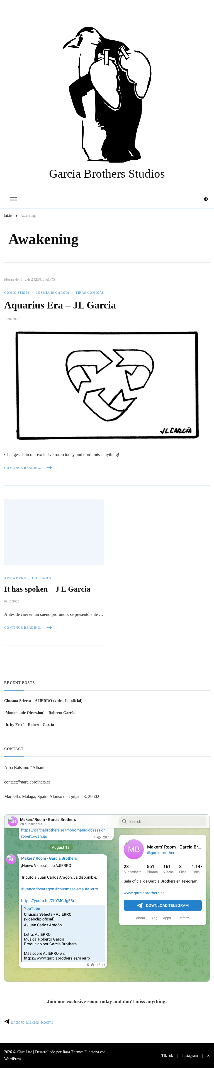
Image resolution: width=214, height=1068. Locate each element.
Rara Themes (73, 1052)
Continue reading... (24, 467)
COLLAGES (41, 578)
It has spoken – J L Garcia (47, 589)
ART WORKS (15, 578)
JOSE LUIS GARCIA (52, 292)
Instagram (190, 1055)
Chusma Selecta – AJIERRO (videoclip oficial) (43, 700)
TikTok (167, 1055)
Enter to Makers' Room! (31, 1022)
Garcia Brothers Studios (107, 173)
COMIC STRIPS (17, 292)
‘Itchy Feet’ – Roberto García (29, 724)
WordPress (12, 1059)
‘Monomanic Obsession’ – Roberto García (39, 712)
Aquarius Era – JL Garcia (60, 305)
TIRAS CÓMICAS (90, 292)
